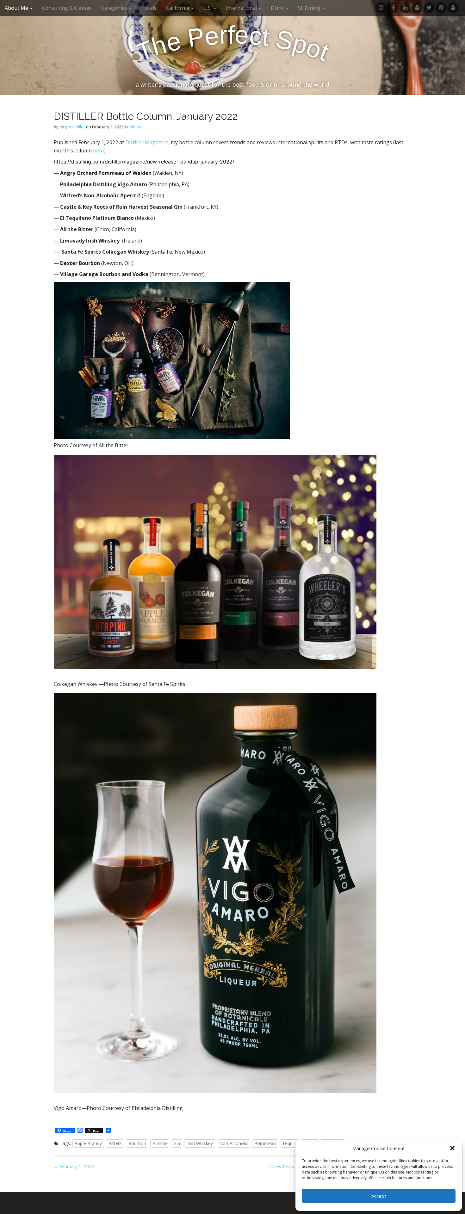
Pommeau (265, 1143)
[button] (452, 1148)
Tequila (289, 1143)
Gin (176, 1143)
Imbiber (136, 127)
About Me (17, 7)
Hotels (149, 7)
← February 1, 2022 (74, 1166)
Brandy (159, 1143)
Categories (114, 7)
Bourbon (137, 1143)
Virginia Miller (72, 127)
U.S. (208, 7)
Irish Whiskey (199, 1143)
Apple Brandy (88, 1143)
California (178, 7)
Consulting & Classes (67, 7)
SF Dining (310, 7)
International (242, 7)
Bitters (115, 1143)
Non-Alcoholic (233, 1143)
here (98, 150)
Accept (378, 1196)
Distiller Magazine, (147, 142)
